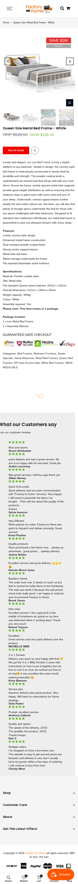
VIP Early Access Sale (27, 362)
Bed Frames (24, 353)
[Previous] (8, 61)
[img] (36, 442)
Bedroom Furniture (45, 353)
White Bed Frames (52, 362)
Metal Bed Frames (47, 358)
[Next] (70, 61)
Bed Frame (44, 162)
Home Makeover (24, 358)
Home (6, 22)
